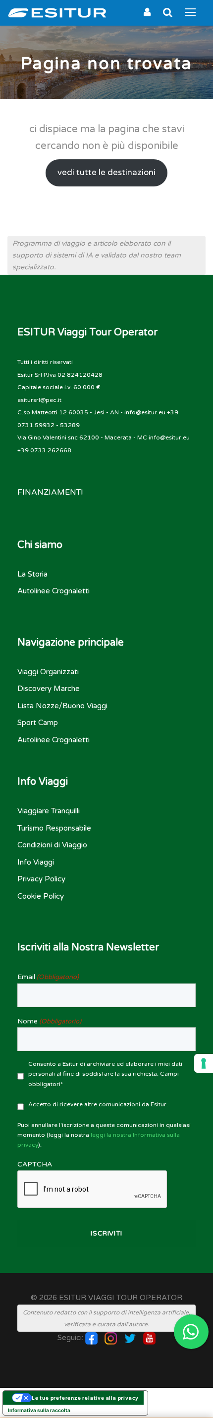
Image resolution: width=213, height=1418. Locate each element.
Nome (49, 1021)
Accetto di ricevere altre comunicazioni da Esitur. (98, 1104)
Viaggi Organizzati (48, 671)
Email (48, 977)
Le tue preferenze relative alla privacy (85, 1398)
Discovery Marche (48, 688)
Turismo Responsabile (54, 828)
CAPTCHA (34, 1164)
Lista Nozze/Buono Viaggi (62, 705)
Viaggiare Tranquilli (48, 810)
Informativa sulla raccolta (39, 1410)
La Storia (32, 574)
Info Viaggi (35, 862)
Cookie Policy (40, 896)
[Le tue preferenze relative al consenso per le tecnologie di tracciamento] (203, 1063)
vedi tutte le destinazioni (106, 173)
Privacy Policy (41, 878)
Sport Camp (37, 722)
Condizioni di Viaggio (52, 844)
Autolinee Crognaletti (53, 590)
